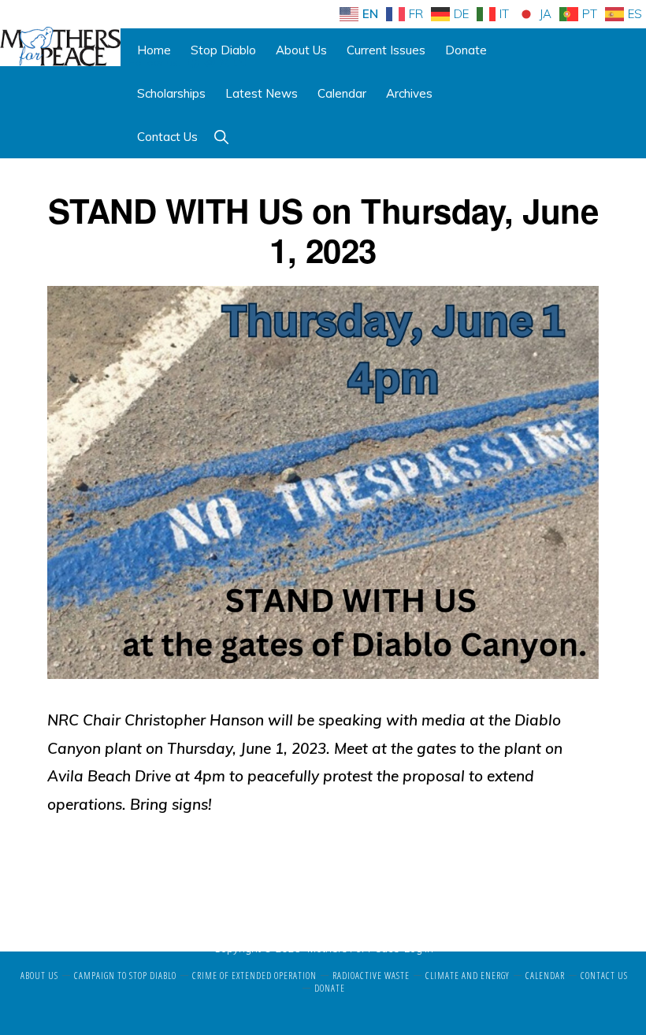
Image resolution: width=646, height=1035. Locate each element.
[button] (221, 136)
